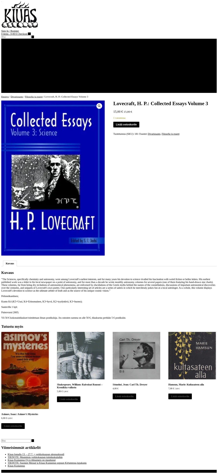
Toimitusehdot (15, 91)
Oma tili (12, 88)
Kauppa (12, 74)
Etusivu (5, 96)
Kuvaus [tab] (10, 263)
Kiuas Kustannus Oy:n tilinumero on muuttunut (32, 460)
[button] (2, 40)
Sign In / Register (10, 31)
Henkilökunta (21, 51)
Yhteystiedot (20, 54)
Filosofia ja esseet (34, 96)
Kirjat (10, 57)
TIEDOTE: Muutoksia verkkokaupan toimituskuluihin (35, 457)
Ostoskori (12, 82)
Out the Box (18, 471)
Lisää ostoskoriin (126, 124)
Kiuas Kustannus (16, 48)
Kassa (11, 85)
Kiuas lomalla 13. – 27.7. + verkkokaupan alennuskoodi (36, 454)
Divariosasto (20, 80)
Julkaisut (18, 59)
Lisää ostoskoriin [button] (13, 426)
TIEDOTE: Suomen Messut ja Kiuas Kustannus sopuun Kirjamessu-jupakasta (47, 463)
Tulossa (18, 62)
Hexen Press (14, 65)
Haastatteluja (14, 71)
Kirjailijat (12, 68)
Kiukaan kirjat (21, 77)
